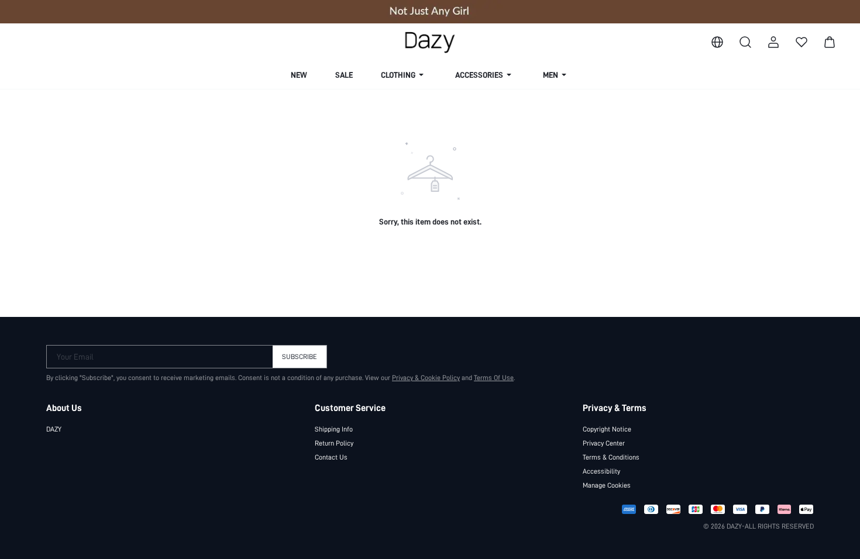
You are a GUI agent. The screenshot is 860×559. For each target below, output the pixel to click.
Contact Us (331, 457)
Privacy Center (604, 443)
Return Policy (334, 443)
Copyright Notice (607, 429)
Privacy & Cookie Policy (426, 378)
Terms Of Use (494, 378)
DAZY (53, 429)
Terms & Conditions (611, 457)
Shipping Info (334, 429)
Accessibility (601, 471)
